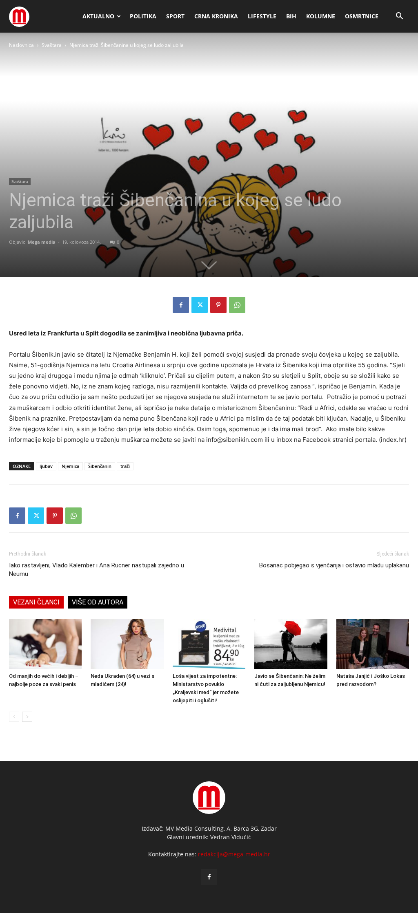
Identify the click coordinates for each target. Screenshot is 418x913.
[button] (399, 17)
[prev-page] (14, 717)
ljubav (46, 466)
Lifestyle (262, 16)
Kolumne (320, 16)
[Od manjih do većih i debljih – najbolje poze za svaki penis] (45, 644)
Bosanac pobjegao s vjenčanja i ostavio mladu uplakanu (334, 565)
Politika (143, 16)
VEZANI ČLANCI (36, 602)
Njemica (70, 466)
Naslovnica (21, 45)
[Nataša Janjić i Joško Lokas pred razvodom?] (372, 644)
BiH (291, 16)
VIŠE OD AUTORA (97, 602)
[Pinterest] (218, 305)
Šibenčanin (99, 466)
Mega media (42, 242)
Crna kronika (216, 16)
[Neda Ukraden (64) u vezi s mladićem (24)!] (127, 644)
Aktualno (98, 16)
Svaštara (52, 45)
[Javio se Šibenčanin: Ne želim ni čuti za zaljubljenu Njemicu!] (290, 644)
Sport (175, 16)
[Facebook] (181, 305)
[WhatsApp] (237, 305)
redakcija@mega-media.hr (234, 854)
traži (125, 466)
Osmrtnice (361, 16)
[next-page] (27, 717)
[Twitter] (199, 305)
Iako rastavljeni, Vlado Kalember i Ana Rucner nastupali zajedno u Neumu (96, 570)
